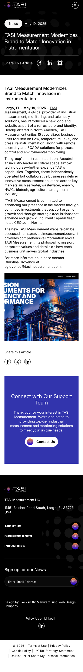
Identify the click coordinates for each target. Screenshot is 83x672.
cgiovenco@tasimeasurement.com (32, 266)
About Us (12, 526)
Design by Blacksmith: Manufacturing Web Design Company (40, 604)
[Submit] (73, 581)
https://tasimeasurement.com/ (50, 233)
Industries (14, 546)
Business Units (18, 536)
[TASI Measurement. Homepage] (15, 5)
